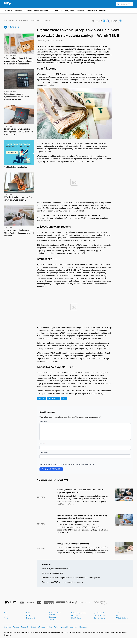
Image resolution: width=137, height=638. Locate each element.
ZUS (61, 11)
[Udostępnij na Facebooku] (108, 21)
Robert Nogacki (43, 41)
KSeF (57, 11)
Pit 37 (5, 615)
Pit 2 (117, 615)
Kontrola (41, 398)
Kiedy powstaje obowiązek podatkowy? (73, 544)
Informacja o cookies (45, 627)
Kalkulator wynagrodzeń (78, 613)
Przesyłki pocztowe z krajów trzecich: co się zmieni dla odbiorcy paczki (71, 578)
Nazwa (42, 444)
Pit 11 (28, 613)
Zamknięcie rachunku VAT (52, 573)
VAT (51, 11)
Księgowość (69, 11)
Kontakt (33, 627)
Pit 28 (28, 615)
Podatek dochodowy (41, 11)
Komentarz (43, 421)
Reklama (16, 627)
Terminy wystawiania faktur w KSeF (56, 569)
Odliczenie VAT (53, 398)
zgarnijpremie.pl (99, 613)
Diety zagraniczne (99, 615)
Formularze (102, 11)
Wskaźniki (18, 11)
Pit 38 (5, 613)
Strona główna (10, 21)
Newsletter (7, 627)
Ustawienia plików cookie (78, 627)
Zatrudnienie (80, 11)
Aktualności (9, 11)
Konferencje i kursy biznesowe (55, 614)
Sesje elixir (52, 620)
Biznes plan (52, 617)
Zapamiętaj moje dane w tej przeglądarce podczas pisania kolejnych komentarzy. (66, 464)
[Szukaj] (118, 4)
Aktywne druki (91, 11)
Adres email (43, 452)
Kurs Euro (74, 615)
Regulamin (24, 627)
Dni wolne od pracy (100, 618)
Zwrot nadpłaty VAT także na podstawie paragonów (62, 582)
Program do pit (30, 618)
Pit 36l (6, 618)
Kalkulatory (28, 11)
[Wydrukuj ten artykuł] (120, 21)
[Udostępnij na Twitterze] (104, 21)
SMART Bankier (76, 618)
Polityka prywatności (61, 627)
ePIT (117, 613)
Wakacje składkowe (122, 618)
